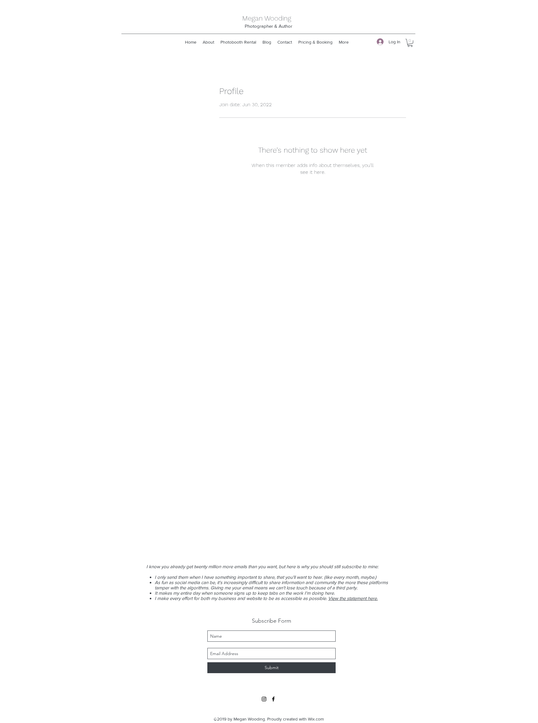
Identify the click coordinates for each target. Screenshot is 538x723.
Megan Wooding (266, 18)
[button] (410, 43)
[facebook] (273, 699)
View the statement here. (353, 598)
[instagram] (264, 699)
